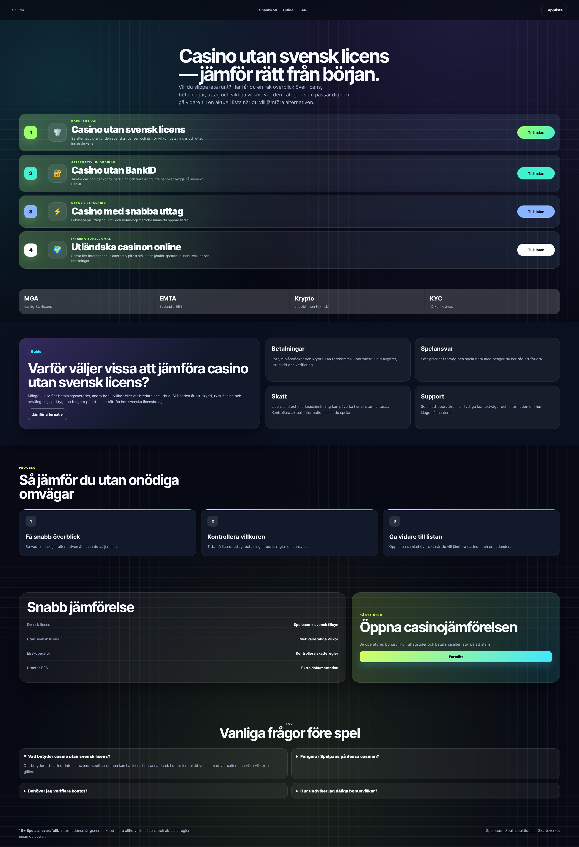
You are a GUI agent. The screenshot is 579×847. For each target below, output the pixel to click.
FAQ (303, 10)
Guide (288, 10)
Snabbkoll (268, 10)
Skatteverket (549, 830)
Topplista (554, 10)
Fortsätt (456, 656)
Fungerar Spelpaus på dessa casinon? (339, 756)
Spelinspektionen (519, 830)
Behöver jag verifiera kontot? (58, 791)
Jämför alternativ (47, 414)
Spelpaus (494, 830)
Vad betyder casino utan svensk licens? (69, 756)
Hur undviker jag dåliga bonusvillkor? (338, 791)
